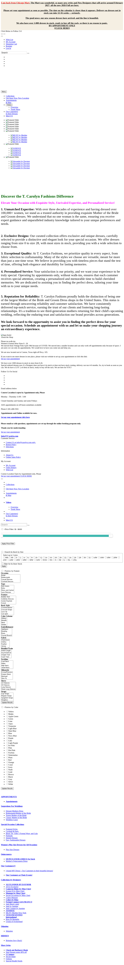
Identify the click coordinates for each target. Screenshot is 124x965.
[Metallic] (4, 621)
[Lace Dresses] (7, 592)
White (10, 784)
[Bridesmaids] (10, 577)
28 (80, 558)
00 (12, 558)
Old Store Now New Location (17, 489)
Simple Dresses (12, 838)
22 (65, 558)
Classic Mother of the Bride (16, 818)
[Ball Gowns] (7, 586)
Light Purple (13, 743)
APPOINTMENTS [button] (9, 797)
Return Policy (11, 445)
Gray (10, 779)
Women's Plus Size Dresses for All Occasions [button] (19, 845)
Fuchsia (11, 753)
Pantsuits (9, 836)
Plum (10, 758)
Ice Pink (11, 745)
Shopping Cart (11, 44)
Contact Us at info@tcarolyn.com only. (21, 442)
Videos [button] (8, 502)
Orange (11, 762)
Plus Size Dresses (12, 850)
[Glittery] (4, 618)
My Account (10, 42)
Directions (10, 447)
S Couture (10, 954)
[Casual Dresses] (10, 580)
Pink (10, 748)
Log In (8, 48)
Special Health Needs (14, 961)
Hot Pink (11, 750)
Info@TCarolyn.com (9, 436)
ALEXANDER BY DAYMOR (18, 884)
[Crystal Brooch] (6, 635)
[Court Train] (6, 657)
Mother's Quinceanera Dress (16, 861)
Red (10, 760)
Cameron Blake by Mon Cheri (18, 889)
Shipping (9, 931)
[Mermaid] (7, 676)
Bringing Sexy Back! (14, 940)
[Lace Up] (7, 612)
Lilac (10, 741)
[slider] (111, 535)
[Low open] (7, 614)
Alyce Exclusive (12, 887)
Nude (10, 770)
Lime (10, 721)
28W (25, 560)
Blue (10, 733)
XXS (45, 560)
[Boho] (7, 588)
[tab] (64, 502)
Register (9, 46)
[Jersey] (5, 646)
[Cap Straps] (7, 694)
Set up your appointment (10, 359)
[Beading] (6, 631)
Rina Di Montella (12, 919)
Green (10, 719)
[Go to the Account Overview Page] (2, 36)
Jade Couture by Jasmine (15, 908)
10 (36, 558)
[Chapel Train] (6, 655)
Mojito (10, 714)
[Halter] (7, 664)
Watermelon (13, 755)
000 (6, 558)
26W (18, 560)
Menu (4, 92)
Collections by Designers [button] (11, 880)
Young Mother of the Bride (16, 815)
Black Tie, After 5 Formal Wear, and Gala (22, 833)
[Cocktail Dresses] (10, 582)
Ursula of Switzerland (14, 921)
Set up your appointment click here (15, 417)
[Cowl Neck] (7, 662)
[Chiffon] (5, 642)
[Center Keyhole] (8, 601)
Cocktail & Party (12, 831)
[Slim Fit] (7, 678)
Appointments (11, 801)
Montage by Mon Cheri (15, 893)
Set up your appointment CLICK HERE (16, 476)
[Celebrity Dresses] (8, 599)
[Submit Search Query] (28, 525)
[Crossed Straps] (7, 610)
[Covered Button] (7, 608)
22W (5, 560)
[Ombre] (4, 625)
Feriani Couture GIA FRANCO (19, 902)
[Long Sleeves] (8, 687)
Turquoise (12, 726)
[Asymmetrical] (6, 653)
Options (9, 959)
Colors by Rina (12, 900)
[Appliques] (6, 629)
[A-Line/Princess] (7, 672)
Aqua (10, 724)
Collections (10, 484)
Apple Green (13, 716)
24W (11, 560)
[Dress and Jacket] (7, 590)
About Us (9, 455)
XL (69, 560)
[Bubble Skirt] (8, 597)
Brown (11, 774)
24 (70, 558)
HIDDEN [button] (5, 936)
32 (90, 558)
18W (109, 558)
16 (51, 558)
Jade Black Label (12, 904)
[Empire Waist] (7, 674)
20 (61, 558)
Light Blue (12, 728)
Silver (10, 782)
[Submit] (28, 53)
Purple (10, 738)
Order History (11, 468)
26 (75, 558)
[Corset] (8, 603)
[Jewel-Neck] (7, 668)
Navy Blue (12, 736)
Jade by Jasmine (12, 906)
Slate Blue (12, 731)
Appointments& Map (11, 494)
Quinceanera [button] (6, 854)
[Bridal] (10, 575)
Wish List (9, 40)
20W (115, 558)
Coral (10, 765)
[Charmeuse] (5, 640)
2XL (75, 560)
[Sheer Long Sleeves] (8, 689)
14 (46, 558)
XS (51, 560)
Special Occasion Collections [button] (12, 824)
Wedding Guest (12, 820)
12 (41, 558)
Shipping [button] (4, 926)
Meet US (9, 520)
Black (10, 777)
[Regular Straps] (7, 696)
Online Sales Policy (13, 457)
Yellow (11, 712)
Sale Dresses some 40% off (16, 952)
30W (31, 560)
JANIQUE (10, 911)
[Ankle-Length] (6, 651)
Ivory (10, 767)
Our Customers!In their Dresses (12, 515)
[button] (10, 96)
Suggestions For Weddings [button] (12, 806)
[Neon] (4, 623)
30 (85, 558)
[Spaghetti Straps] (7, 698)
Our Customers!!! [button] (8, 866)
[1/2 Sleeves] (8, 683)
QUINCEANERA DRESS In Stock (20, 859)
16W (102, 558)
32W (38, 560)
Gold (10, 772)
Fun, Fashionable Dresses (15, 840)
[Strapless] (7, 700)
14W (95, 558)
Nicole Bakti (11, 957)
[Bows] (6, 633)
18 (56, 558)
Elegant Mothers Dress (14, 811)
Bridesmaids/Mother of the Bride (18, 813)
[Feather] (5, 644)
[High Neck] (7, 666)
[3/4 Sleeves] (8, 685)
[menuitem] (64, 40)
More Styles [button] (6, 945)
